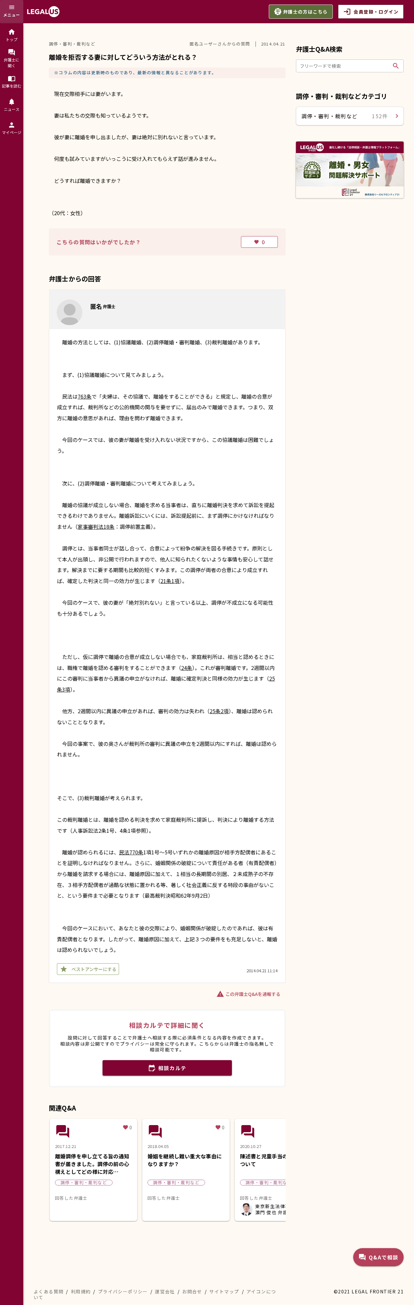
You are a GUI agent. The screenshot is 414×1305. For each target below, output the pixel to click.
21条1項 (170, 581)
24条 (186, 668)
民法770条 (131, 852)
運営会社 (165, 1291)
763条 (85, 396)
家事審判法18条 (96, 526)
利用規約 (81, 1291)
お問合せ (192, 1291)
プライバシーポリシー (123, 1291)
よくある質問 (48, 1291)
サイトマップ (224, 1291)
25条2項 (219, 711)
